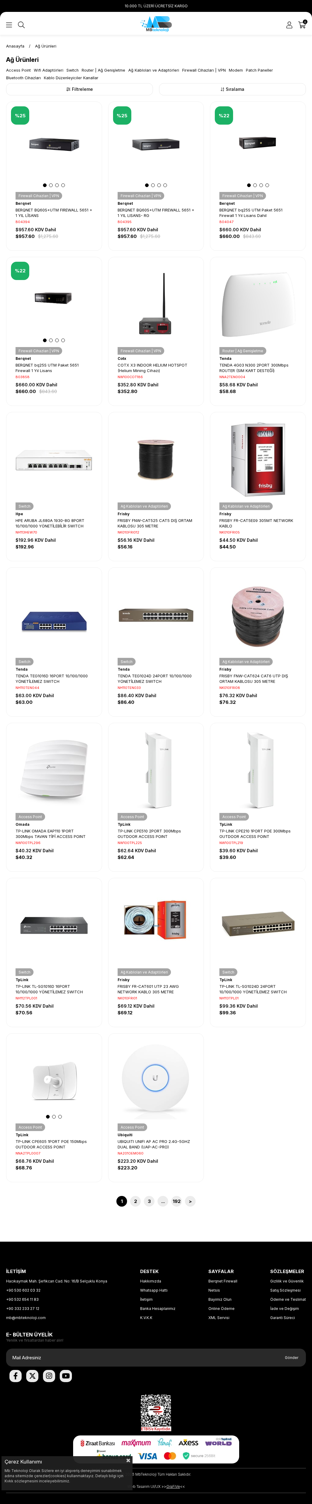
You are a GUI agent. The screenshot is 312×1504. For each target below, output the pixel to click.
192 (177, 1201)
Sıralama (235, 89)
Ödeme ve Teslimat (288, 1299)
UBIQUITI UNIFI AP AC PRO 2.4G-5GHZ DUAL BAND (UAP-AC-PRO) (154, 1144)
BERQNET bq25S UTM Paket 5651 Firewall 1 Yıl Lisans (47, 368)
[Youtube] (66, 1376)
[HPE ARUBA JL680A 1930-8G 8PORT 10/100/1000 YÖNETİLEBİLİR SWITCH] (54, 459)
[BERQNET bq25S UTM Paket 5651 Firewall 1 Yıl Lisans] (54, 304)
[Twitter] (32, 1376)
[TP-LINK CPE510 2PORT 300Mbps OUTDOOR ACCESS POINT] (156, 770)
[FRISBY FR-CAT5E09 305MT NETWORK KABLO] (257, 459)
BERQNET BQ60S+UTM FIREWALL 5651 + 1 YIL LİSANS (54, 213)
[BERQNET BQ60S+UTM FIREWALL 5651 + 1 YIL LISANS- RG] (156, 149)
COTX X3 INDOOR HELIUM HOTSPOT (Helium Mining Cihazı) (152, 368)
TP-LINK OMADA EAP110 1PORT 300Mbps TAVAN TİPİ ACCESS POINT (51, 833)
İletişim (146, 1299)
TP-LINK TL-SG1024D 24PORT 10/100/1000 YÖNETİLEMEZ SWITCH (253, 989)
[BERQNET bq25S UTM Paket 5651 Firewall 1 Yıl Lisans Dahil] (257, 149)
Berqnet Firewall (222, 1281)
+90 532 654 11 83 (22, 1299)
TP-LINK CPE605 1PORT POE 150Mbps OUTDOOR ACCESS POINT (51, 1144)
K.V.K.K (146, 1317)
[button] (45, 185)
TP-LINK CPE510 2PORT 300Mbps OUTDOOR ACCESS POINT (149, 833)
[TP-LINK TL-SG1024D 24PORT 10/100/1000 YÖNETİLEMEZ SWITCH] (257, 925)
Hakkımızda (150, 1281)
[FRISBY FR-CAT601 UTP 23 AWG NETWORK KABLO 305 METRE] (156, 925)
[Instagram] (49, 1376)
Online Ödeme (221, 1308)
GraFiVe (173, 1486)
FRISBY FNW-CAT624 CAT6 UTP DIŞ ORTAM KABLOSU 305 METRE (253, 678)
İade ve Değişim (284, 1308)
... (163, 1201)
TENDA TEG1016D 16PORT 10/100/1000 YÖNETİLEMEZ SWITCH (52, 678)
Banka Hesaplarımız (158, 1308)
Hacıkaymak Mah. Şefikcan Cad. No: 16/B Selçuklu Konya (56, 1281)
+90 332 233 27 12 (22, 1308)
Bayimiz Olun (220, 1299)
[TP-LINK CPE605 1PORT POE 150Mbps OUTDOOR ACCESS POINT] (54, 1081)
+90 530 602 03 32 (23, 1290)
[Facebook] (15, 1376)
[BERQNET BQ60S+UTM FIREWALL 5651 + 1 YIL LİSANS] (54, 149)
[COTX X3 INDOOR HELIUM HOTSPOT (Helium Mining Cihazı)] (156, 304)
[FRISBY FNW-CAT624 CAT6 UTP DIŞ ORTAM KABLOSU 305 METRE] (257, 615)
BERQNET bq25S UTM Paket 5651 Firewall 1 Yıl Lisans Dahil (250, 213)
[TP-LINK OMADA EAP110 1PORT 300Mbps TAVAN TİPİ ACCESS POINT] (54, 770)
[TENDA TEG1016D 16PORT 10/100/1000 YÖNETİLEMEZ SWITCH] (54, 615)
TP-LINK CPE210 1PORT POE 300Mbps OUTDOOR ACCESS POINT (255, 833)
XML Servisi (218, 1317)
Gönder (291, 1357)
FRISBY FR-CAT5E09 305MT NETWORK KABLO (256, 523)
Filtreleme (82, 89)
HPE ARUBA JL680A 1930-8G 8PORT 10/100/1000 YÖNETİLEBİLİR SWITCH (50, 523)
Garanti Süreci (282, 1317)
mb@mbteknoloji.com (26, 1317)
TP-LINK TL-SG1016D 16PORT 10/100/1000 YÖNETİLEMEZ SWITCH (49, 989)
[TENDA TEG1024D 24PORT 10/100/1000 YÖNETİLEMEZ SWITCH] (156, 615)
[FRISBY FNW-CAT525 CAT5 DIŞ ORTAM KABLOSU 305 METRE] (156, 459)
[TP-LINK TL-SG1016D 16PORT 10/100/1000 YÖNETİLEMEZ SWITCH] (54, 925)
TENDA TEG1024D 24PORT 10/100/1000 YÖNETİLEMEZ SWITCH (155, 678)
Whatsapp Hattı (154, 1290)
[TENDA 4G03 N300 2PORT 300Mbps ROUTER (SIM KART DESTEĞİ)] (257, 304)
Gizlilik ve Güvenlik (287, 1281)
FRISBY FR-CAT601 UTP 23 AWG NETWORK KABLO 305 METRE (148, 989)
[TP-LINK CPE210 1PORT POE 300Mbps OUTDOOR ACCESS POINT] (257, 770)
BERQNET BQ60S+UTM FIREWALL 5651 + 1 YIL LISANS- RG (156, 213)
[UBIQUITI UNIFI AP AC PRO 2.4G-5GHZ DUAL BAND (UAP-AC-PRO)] (156, 1081)
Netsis (214, 1290)
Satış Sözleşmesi (285, 1290)
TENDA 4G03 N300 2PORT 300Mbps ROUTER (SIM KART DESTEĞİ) (254, 368)
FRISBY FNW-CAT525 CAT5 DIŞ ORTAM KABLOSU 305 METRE (155, 523)
